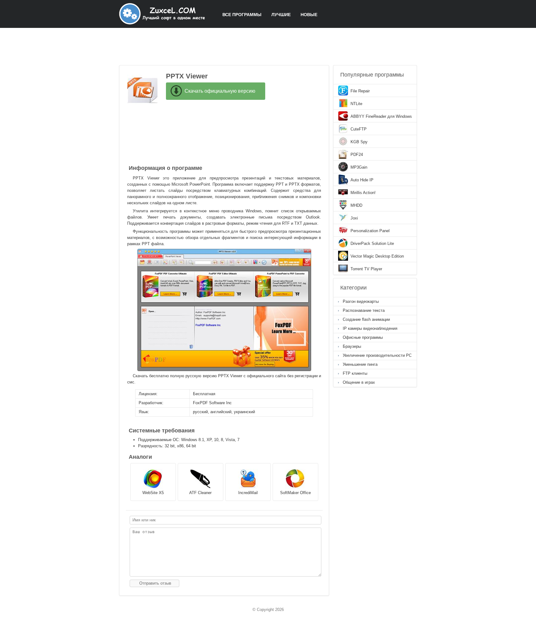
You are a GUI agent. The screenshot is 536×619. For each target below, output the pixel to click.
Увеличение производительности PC (377, 355)
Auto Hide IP (362, 180)
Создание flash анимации (366, 319)
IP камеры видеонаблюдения (370, 328)
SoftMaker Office (295, 492)
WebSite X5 (153, 492)
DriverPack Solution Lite (372, 243)
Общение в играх (359, 382)
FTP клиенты (355, 373)
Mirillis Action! (363, 192)
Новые (309, 14)
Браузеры (352, 346)
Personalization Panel (370, 230)
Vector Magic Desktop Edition (377, 256)
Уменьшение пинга (360, 364)
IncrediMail (248, 492)
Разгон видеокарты (361, 301)
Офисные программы (363, 337)
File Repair (360, 91)
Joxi (354, 218)
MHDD (356, 205)
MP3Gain (359, 167)
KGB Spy (359, 141)
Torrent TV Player (366, 269)
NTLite (356, 103)
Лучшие (281, 14)
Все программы (241, 14)
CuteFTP (359, 129)
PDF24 (357, 154)
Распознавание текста (364, 310)
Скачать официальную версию (220, 91)
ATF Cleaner (200, 492)
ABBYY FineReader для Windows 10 (381, 117)
